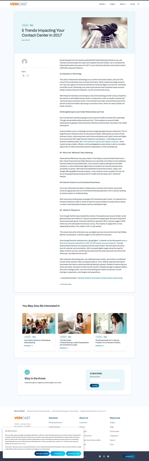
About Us (122, 4)
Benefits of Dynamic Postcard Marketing (38, 411)
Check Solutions (54, 427)
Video (112, 444)
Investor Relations (85, 436)
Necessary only (73, 453)
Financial (25, 25)
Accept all (57, 453)
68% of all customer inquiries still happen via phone (99, 142)
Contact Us (128, 456)
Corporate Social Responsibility (90, 440)
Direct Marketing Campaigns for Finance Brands (65, 411)
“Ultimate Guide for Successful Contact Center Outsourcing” (100, 278)
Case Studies (114, 431)
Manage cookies (42, 453)
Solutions (102, 4)
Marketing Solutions (55, 422)
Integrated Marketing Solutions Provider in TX (93, 411)
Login (133, 4)
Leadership (83, 422)
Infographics (114, 436)
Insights (112, 4)
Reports (112, 440)
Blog (31, 25)
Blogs (112, 427)
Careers (82, 427)
